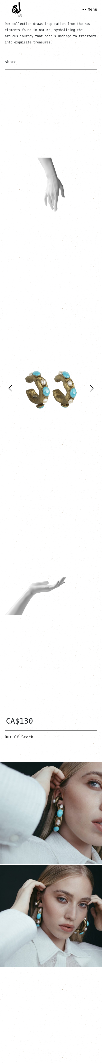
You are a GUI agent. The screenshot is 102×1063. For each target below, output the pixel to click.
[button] (91, 388)
